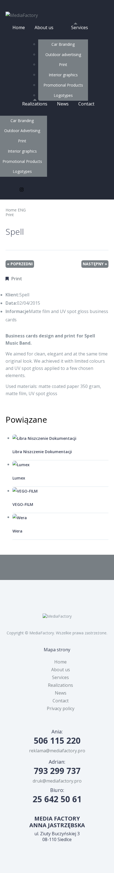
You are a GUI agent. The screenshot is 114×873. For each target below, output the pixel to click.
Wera (17, 531)
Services (79, 27)
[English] (104, 4)
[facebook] (9, 190)
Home (18, 27)
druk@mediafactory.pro (57, 781)
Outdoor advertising (63, 54)
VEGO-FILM (22, 504)
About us (44, 27)
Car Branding (63, 44)
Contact (86, 104)
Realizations (34, 104)
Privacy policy (60, 708)
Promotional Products (63, 85)
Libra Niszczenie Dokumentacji (42, 451)
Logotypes (63, 95)
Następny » (95, 263)
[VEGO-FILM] (60, 491)
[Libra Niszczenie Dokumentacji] (60, 438)
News (63, 104)
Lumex (18, 478)
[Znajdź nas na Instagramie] (21, 190)
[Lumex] (60, 465)
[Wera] (60, 517)
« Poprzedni (20, 263)
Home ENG (16, 210)
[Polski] (89, 4)
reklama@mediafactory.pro (57, 751)
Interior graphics (63, 74)
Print (63, 64)
